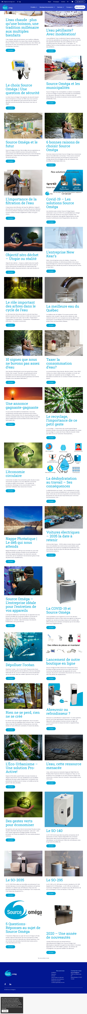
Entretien (53, 975)
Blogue (49, 1)
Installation (53, 972)
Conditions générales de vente (57, 982)
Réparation (53, 974)
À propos (69, 7)
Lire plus (10, 50)
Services (59, 7)
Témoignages (56, 1)
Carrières (63, 1)
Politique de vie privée (56, 980)
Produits (33, 7)
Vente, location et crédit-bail (57, 977)
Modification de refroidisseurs (57, 979)
